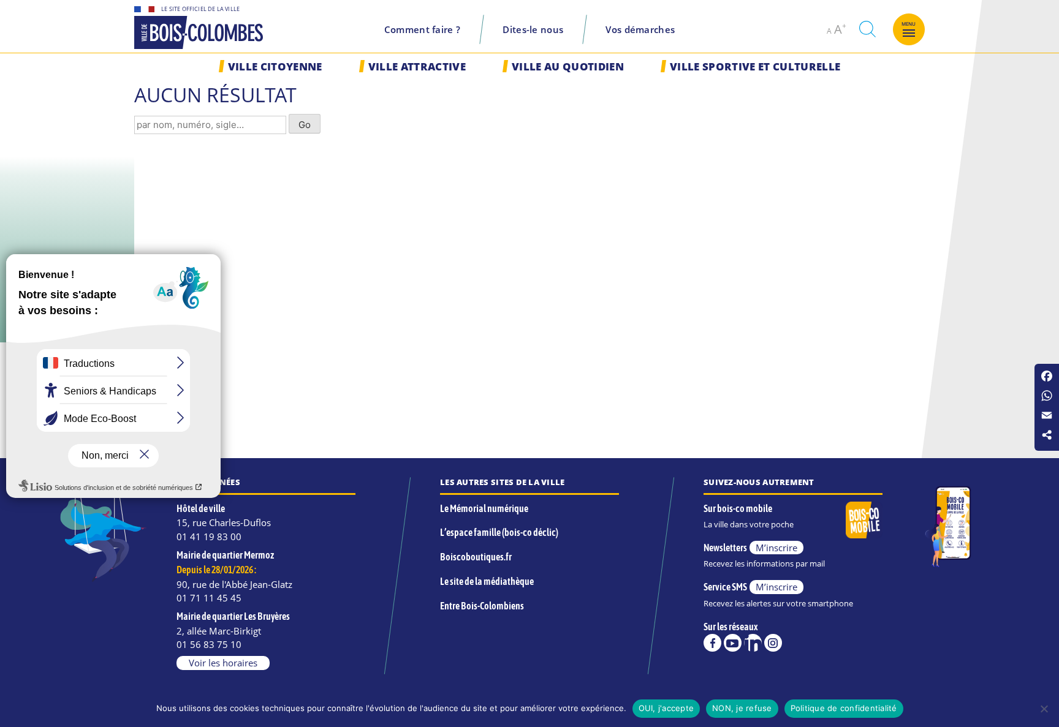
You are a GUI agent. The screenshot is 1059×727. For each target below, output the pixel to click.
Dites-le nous (533, 29)
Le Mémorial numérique (484, 508)
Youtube (733, 643)
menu (908, 24)
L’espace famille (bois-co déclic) (499, 532)
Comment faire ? (422, 29)
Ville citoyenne (275, 66)
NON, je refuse (742, 708)
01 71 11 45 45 (208, 598)
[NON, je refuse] (1044, 709)
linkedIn (753, 643)
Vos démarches (640, 29)
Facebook (712, 643)
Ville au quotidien (568, 66)
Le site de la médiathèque (487, 581)
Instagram (773, 643)
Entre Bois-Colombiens (482, 605)
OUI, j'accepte (666, 708)
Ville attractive (417, 66)
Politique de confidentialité (844, 708)
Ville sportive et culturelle (755, 66)
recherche (867, 29)
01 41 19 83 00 (208, 536)
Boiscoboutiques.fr (476, 556)
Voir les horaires (223, 663)
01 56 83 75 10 (208, 644)
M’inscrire (776, 547)
